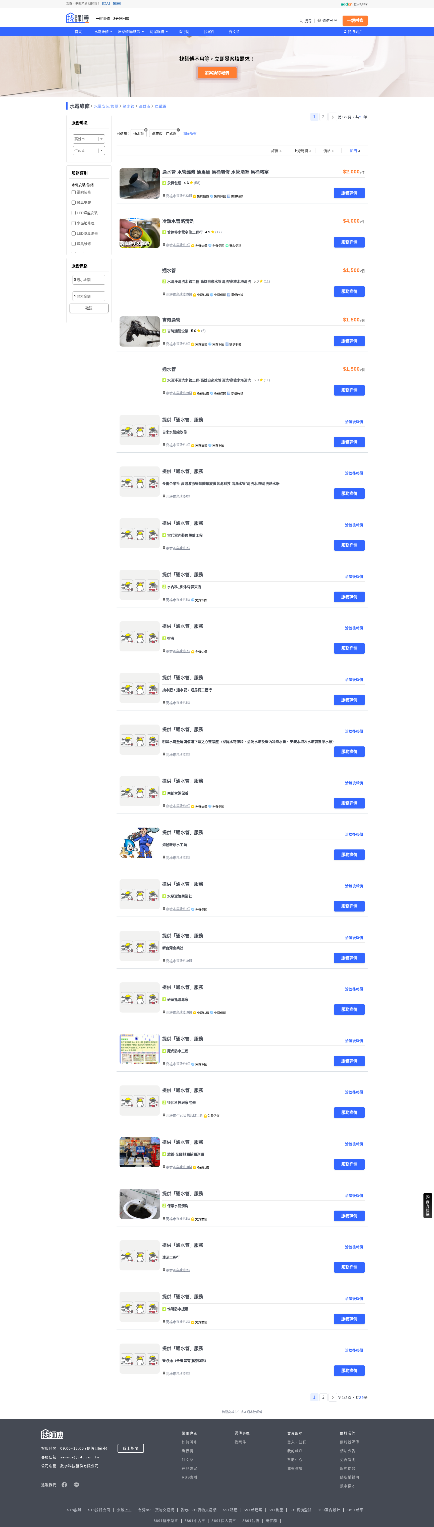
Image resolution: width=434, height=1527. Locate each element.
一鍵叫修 (355, 20)
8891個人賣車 (223, 1521)
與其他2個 (183, 344)
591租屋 (230, 1510)
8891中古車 (195, 1521)
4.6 (186, 183)
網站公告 (347, 1451)
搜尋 (308, 21)
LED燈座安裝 (87, 213)
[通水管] (140, 282)
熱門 (353, 151)
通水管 (129, 106)
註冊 (303, 1442)
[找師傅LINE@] (76, 1485)
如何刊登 (330, 21)
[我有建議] (427, 1205)
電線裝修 (84, 192)
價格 (327, 151)
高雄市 (145, 106)
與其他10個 (184, 961)
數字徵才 (347, 1486)
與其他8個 (183, 806)
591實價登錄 (301, 1510)
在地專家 (189, 1468)
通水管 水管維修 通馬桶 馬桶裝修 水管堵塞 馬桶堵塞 (215, 172)
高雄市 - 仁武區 (164, 133)
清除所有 (190, 133)
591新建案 (253, 1510)
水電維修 (101, 32)
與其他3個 (183, 599)
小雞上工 (124, 1510)
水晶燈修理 (85, 223)
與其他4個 (183, 496)
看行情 (184, 32)
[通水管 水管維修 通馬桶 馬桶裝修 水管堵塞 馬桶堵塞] (140, 183)
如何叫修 (189, 1442)
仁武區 (161, 106)
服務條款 (347, 1468)
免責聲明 (347, 1460)
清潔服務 (157, 32)
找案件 (209, 32)
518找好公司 (99, 1510)
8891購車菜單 (166, 1521)
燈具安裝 (84, 203)
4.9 (207, 232)
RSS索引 (189, 1477)
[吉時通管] (140, 331)
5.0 (256, 281)
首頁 (78, 32)
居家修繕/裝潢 (129, 32)
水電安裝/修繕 (106, 106)
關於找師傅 (349, 1442)
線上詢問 (130, 1448)
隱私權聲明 (349, 1477)
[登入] (106, 3)
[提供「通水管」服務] (140, 430)
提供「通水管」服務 (182, 419)
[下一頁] (333, 117)
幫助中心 (295, 1460)
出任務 (271, 1521)
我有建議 (295, 1468)
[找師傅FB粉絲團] (64, 1485)
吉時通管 (171, 320)
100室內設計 (329, 1510)
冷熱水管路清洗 (178, 221)
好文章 (234, 32)
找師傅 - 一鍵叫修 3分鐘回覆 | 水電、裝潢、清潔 (77, 18)
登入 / (293, 1442)
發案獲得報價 (217, 73)
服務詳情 (349, 193)
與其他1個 (183, 245)
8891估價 (250, 1521)
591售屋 (276, 1510)
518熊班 (74, 1510)
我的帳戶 (355, 32)
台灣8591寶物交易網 (156, 1510)
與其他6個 (183, 651)
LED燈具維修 (87, 233)
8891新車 (355, 1510)
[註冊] (117, 3)
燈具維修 (84, 244)
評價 (274, 151)
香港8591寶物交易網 (199, 1510)
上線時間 (301, 151)
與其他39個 (184, 294)
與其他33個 (184, 196)
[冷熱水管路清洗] (140, 233)
